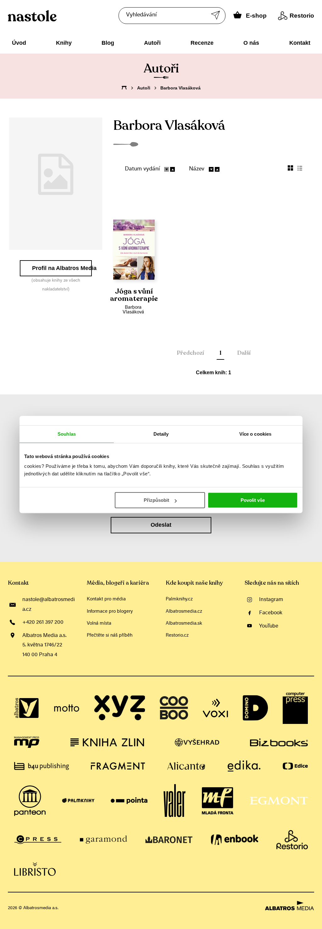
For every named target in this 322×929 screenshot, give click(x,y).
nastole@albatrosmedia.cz (48, 604)
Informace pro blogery (110, 611)
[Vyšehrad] (197, 742)
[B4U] (41, 766)
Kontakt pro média (106, 599)
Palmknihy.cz (179, 599)
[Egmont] (278, 801)
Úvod (19, 43)
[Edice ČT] (295, 766)
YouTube (268, 626)
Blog (108, 43)
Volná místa (99, 623)
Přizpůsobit (156, 500)
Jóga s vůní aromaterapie (134, 295)
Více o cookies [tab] (255, 434)
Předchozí (190, 353)
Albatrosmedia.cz (184, 611)
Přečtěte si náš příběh (109, 635)
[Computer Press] (295, 708)
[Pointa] (129, 801)
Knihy (64, 43)
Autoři (152, 43)
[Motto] (67, 708)
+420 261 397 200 (43, 622)
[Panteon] (30, 801)
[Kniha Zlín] (107, 742)
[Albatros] (27, 708)
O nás (251, 43)
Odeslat (161, 525)
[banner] (59, 15)
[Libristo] (35, 869)
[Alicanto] (186, 766)
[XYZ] (119, 708)
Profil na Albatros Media (62, 268)
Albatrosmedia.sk (184, 623)
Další (244, 353)
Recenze (202, 43)
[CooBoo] (173, 708)
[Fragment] (118, 766)
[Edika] (244, 766)
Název (196, 169)
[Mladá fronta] (218, 801)
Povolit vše (253, 500)
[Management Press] (27, 742)
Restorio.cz (177, 635)
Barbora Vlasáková (133, 310)
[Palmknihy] (78, 801)
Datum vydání (142, 169)
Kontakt (299, 43)
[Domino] (255, 708)
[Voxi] (215, 708)
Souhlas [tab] (67, 434)
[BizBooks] (279, 742)
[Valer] (174, 801)
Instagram (271, 599)
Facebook (270, 613)
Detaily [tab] (161, 434)
